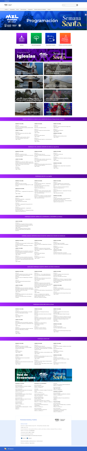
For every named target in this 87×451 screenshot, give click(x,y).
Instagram (30, 438)
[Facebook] (21, 438)
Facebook (24, 438)
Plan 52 (17, 9)
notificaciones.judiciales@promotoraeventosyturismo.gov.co (31, 435)
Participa (49, 9)
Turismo (6, 9)
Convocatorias (12, 9)
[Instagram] (27, 438)
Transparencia (30, 9)
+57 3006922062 (31, 430)
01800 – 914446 (31, 432)
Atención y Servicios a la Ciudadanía (40, 9)
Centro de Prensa (23, 9)
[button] (86, 15)
